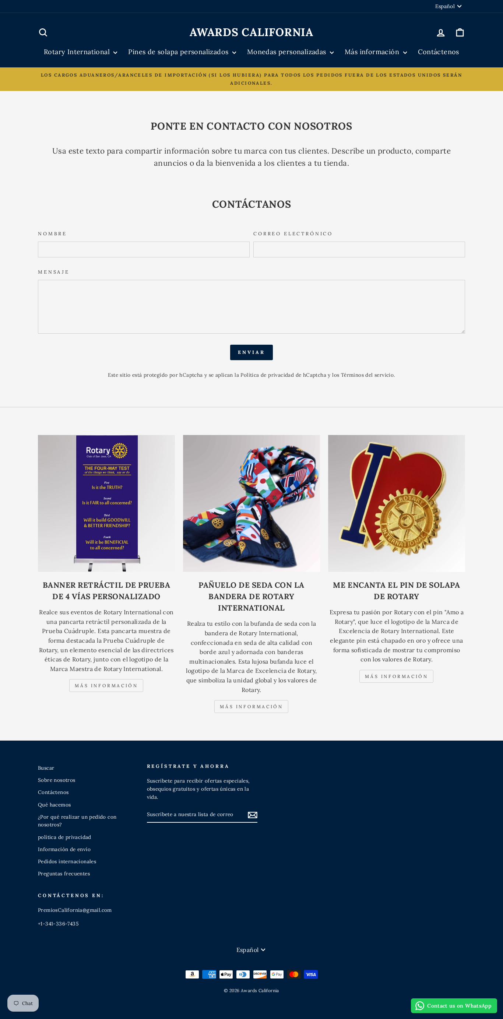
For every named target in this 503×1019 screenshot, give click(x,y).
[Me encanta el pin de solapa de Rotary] (396, 503)
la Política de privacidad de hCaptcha (281, 375)
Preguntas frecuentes (64, 873)
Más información (373, 52)
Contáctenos (438, 52)
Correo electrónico (293, 234)
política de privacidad (64, 837)
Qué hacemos (54, 804)
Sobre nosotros (56, 780)
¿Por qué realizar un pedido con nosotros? (77, 821)
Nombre (52, 234)
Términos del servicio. (368, 375)
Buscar (46, 768)
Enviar (251, 352)
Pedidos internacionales (67, 861)
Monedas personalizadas (287, 52)
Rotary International (78, 52)
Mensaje (54, 272)
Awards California (251, 32)
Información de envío (64, 849)
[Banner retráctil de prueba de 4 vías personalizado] (106, 503)
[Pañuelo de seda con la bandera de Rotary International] (251, 503)
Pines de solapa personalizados (179, 52)
